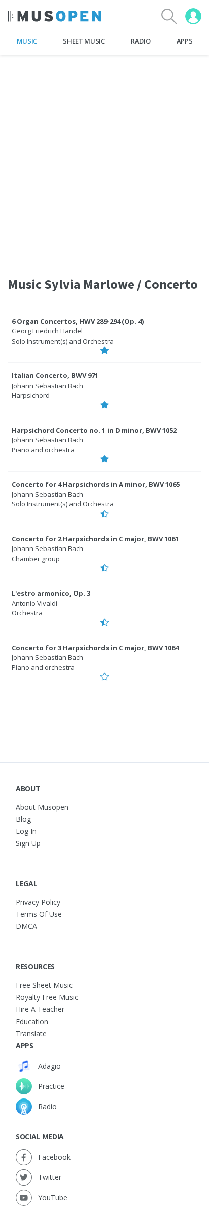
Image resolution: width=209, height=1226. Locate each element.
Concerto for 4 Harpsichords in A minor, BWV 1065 (96, 484)
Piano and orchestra (43, 449)
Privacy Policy (38, 902)
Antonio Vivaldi (34, 603)
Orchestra (27, 612)
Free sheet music (44, 985)
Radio (140, 41)
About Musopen (42, 807)
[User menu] (193, 16)
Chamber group (36, 558)
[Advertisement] (104, 159)
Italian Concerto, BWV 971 (55, 375)
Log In (26, 831)
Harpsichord (31, 395)
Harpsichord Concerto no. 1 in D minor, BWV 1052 (94, 430)
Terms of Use (39, 914)
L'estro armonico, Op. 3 (51, 593)
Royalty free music (47, 997)
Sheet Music (83, 41)
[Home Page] (54, 16)
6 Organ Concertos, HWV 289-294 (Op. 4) (78, 321)
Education (32, 1021)
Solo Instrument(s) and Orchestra (63, 341)
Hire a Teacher (40, 1009)
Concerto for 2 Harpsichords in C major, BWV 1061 (95, 538)
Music (27, 41)
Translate (31, 1033)
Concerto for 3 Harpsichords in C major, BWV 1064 (95, 647)
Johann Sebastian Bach (47, 385)
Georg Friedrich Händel (47, 330)
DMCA (26, 926)
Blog (23, 819)
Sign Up (28, 843)
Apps (185, 41)
